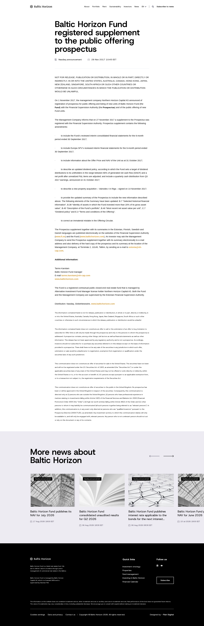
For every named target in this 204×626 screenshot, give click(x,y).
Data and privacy (55, 614)
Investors (128, 6)
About (86, 6)
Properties (127, 570)
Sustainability (115, 6)
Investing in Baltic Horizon (134, 578)
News (136, 6)
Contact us (70, 614)
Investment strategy (131, 566)
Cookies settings (37, 614)
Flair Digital (168, 614)
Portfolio (96, 6)
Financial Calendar (130, 581)
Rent (104, 6)
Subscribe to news (165, 6)
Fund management (131, 574)
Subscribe (165, 580)
